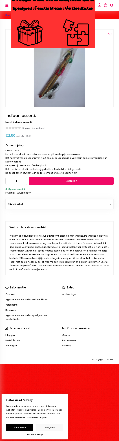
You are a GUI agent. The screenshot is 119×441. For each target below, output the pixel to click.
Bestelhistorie (12, 340)
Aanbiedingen (69, 294)
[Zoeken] (112, 5)
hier (45, 417)
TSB (112, 359)
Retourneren (69, 340)
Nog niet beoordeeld (33, 128)
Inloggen (10, 335)
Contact (66, 335)
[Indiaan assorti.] (59, 106)
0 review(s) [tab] (15, 204)
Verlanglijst (11, 345)
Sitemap (66, 345)
